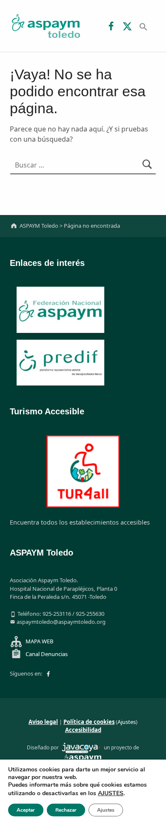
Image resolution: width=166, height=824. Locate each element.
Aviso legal (43, 722)
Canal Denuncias (47, 654)
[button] (143, 26)
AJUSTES (110, 793)
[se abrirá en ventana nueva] (81, 747)
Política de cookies (88, 722)
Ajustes (126, 722)
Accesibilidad (83, 730)
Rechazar (66, 810)
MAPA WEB (40, 641)
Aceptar (26, 810)
